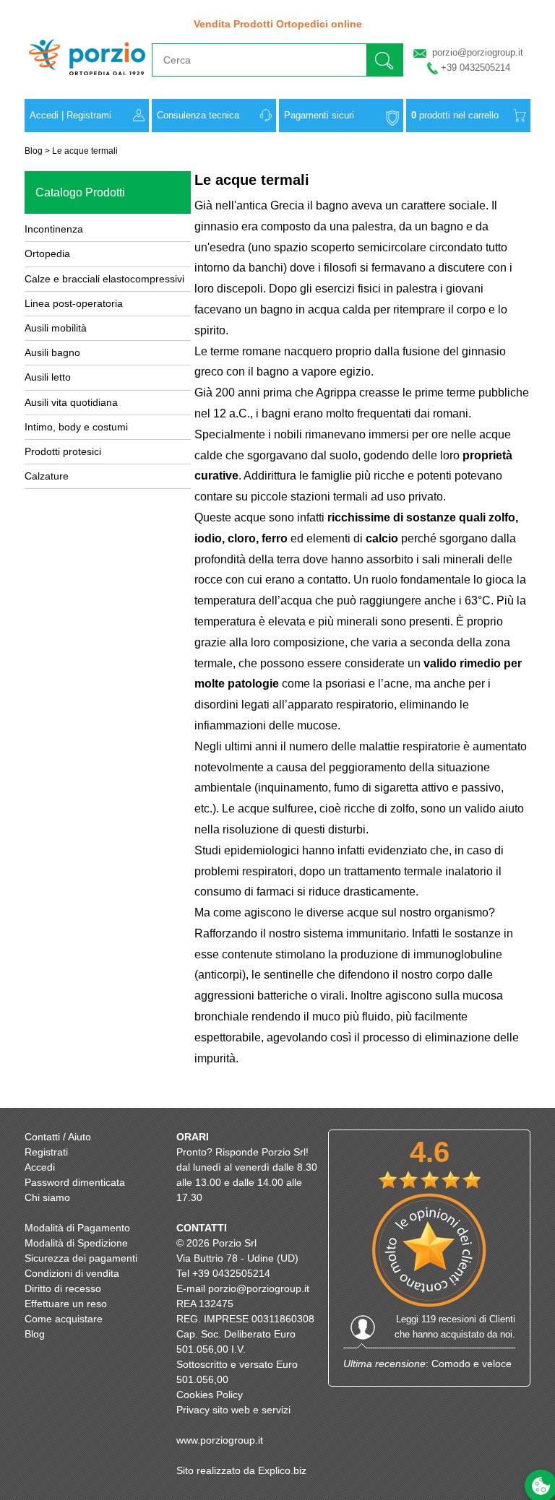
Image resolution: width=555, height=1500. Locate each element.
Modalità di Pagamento (77, 1228)
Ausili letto (48, 377)
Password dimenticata (75, 1182)
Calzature (47, 476)
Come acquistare (64, 1319)
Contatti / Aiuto (58, 1137)
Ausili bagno (52, 352)
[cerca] (384, 59)
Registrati (46, 1152)
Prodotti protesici (63, 451)
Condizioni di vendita (72, 1273)
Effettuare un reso (66, 1303)
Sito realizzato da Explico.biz (241, 1470)
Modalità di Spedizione (76, 1243)
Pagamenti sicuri (319, 115)
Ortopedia (47, 253)
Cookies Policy (209, 1394)
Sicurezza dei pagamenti (81, 1258)
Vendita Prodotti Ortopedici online (278, 24)
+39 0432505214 (475, 67)
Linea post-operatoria (74, 303)
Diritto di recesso (63, 1288)
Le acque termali (85, 151)
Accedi (44, 115)
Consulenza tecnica (198, 115)
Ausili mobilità (56, 328)
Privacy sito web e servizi (233, 1410)
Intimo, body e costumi (76, 427)
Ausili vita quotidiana (71, 402)
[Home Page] (87, 82)
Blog (34, 151)
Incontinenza (54, 229)
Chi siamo (47, 1197)
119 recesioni (448, 1319)
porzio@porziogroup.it (477, 52)
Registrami (88, 115)
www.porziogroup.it (219, 1440)
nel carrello (455, 115)
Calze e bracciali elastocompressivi (104, 279)
